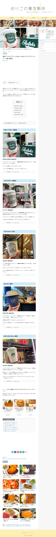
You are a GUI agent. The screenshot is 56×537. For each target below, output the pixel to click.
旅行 (34, 17)
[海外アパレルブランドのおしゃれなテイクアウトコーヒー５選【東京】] (21, 452)
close (21, 101)
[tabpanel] (8, 408)
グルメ (23, 17)
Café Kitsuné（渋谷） (18, 110)
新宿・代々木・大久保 (15, 458)
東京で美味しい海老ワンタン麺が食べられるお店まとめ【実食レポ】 (18, 525)
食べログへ (17, 171)
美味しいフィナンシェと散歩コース (11, 427)
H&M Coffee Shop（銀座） (19, 114)
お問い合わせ (24, 532)
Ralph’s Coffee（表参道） (19, 105)
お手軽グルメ (9, 458)
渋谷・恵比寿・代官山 (22, 458)
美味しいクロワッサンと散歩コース (11, 429)
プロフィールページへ (49, 36)
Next (35, 408)
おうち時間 (45, 17)
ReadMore (8, 414)
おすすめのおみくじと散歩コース (11, 422)
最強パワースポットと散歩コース (11, 423)
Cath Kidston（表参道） (19, 108)
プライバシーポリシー (30, 532)
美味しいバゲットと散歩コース (10, 430)
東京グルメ (5, 457)
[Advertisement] (19, 69)
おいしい (5, 458)
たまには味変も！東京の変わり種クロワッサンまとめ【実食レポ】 (18, 524)
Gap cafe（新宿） (18, 112)
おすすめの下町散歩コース (9, 425)
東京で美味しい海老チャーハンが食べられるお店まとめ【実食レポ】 (8, 409)
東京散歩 (12, 17)
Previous (4, 408)
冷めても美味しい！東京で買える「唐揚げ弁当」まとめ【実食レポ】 (19, 409)
